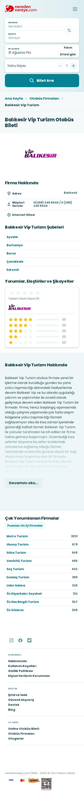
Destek (13, 705)
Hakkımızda (17, 661)
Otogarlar (16, 739)
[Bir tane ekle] (73, 66)
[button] (75, 9)
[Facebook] (20, 640)
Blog (11, 710)
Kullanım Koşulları (22, 666)
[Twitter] (29, 640)
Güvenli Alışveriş (21, 700)
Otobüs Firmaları (44, 99)
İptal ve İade (17, 695)
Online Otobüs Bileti (23, 729)
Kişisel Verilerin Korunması (29, 676)
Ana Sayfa (14, 99)
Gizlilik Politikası (20, 671)
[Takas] (69, 30)
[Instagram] (11, 640)
